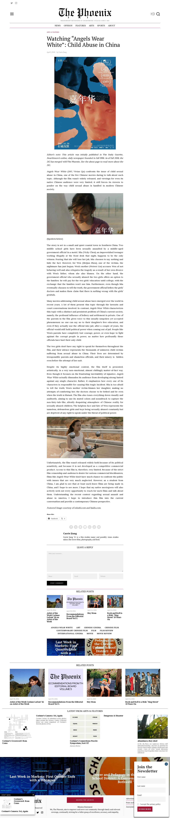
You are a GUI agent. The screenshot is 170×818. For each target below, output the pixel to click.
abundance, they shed (147, 741)
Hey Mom (91, 613)
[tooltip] (12, 3)
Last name (141, 786)
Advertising (130, 798)
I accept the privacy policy (150, 804)
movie (90, 633)
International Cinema (70, 633)
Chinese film (112, 627)
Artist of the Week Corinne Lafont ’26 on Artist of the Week (53, 617)
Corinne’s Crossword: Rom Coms (14, 742)
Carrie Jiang (63, 52)
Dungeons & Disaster (113, 716)
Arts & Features (53, 32)
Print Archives (131, 802)
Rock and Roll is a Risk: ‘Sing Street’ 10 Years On (114, 616)
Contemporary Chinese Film (72, 630)
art (78, 627)
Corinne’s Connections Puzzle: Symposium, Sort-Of (84, 742)
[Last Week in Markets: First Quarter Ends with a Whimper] (66, 647)
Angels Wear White (62, 627)
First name (141, 777)
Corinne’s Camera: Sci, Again (49, 716)
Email (139, 795)
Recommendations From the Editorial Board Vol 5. (75, 616)
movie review (104, 633)
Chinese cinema (92, 627)
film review (106, 630)
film (93, 630)
